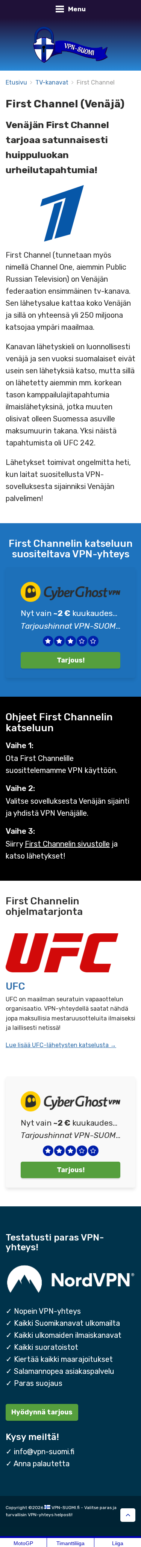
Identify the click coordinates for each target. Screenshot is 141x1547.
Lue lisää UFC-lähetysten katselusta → (61, 1045)
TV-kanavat (51, 82)
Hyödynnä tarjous (42, 1412)
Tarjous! (71, 660)
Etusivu (16, 82)
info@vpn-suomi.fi (44, 1451)
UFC (15, 986)
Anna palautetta (42, 1463)
